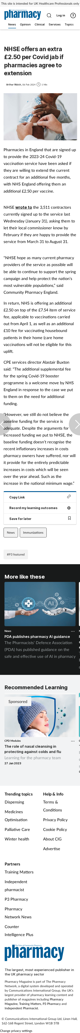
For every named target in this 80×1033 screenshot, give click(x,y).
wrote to (23, 207)
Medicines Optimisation (16, 815)
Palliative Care (17, 829)
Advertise (51, 848)
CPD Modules (12, 740)
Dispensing (14, 801)
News (11, 532)
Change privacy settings (16, 1031)
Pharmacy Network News (18, 912)
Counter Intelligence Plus (19, 930)
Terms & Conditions (52, 805)
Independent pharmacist (16, 885)
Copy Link (17, 497)
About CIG (52, 838)
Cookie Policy (55, 829)
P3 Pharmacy (16, 899)
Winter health (17, 838)
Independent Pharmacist (21, 1008)
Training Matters (19, 871)
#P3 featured (16, 554)
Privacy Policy (55, 819)
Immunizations (33, 532)
